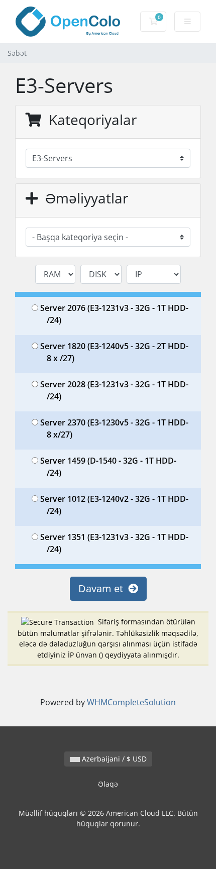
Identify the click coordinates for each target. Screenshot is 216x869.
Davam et (103, 588)
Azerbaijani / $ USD (113, 759)
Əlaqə (108, 784)
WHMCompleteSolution (131, 702)
